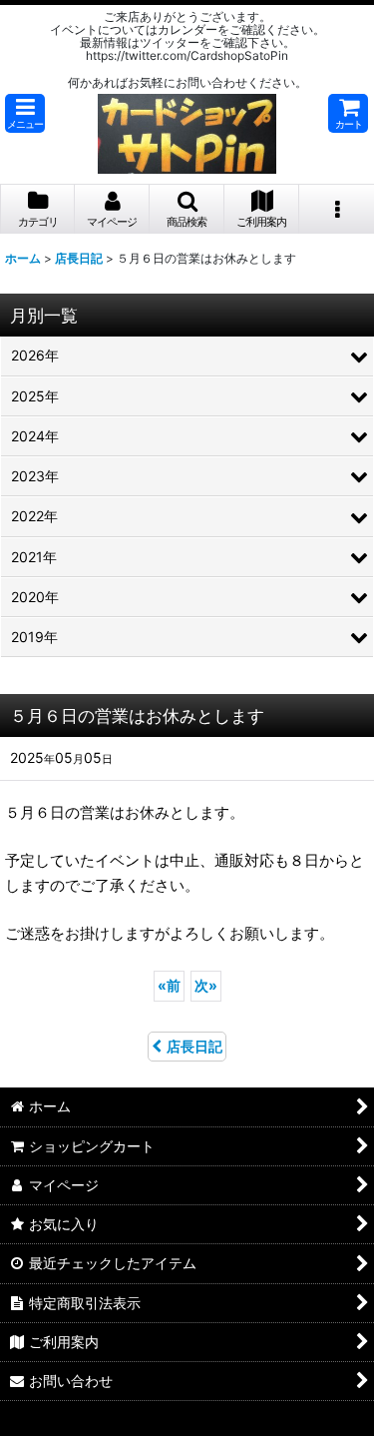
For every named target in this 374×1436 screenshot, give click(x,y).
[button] (25, 113)
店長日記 (194, 1046)
